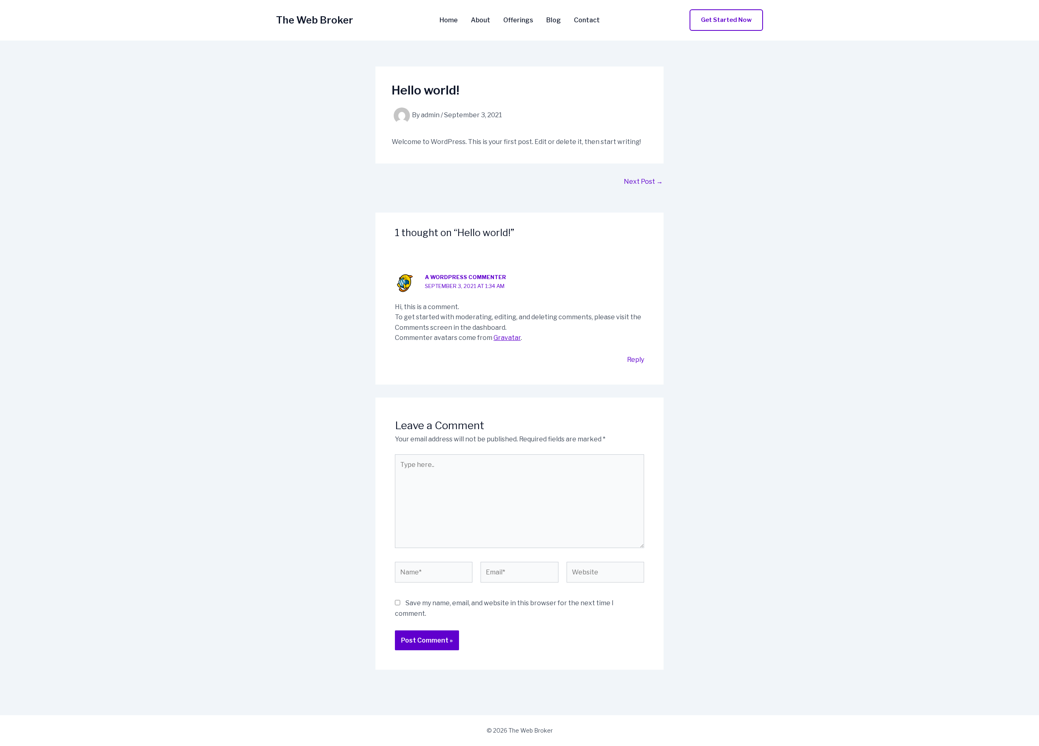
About (480, 20)
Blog (553, 20)
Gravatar (507, 338)
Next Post (643, 181)
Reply (635, 359)
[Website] (605, 574)
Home (449, 20)
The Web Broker (314, 20)
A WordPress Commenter (465, 277)
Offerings (518, 20)
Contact (587, 20)
